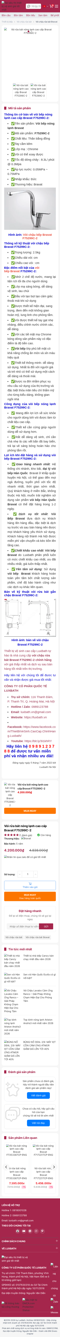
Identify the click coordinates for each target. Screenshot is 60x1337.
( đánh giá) (25, 835)
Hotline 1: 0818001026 (14, 1210)
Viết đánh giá (38, 1095)
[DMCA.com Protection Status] (30, 1305)
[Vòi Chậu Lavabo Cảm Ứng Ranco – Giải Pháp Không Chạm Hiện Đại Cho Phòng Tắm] (12, 1001)
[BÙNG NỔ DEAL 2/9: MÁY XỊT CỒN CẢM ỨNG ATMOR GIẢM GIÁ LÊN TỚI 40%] (12, 1050)
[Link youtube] (24, 1231)
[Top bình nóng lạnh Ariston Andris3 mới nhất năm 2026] (12, 1026)
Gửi (46, 926)
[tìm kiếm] (28, 6)
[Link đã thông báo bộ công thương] (12, 1305)
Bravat (15, 271)
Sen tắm (42, 15)
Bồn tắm (18, 15)
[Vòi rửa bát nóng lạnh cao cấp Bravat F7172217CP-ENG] (43, 1154)
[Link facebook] (18, 1231)
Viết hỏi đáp (38, 1123)
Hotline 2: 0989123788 (14, 1215)
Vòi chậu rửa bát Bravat (46, 21)
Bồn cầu (6, 15)
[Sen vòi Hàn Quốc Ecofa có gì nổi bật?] (12, 978)
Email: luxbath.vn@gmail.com (18, 1220)
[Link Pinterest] (42, 1231)
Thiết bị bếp (7, 21)
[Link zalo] (30, 1231)
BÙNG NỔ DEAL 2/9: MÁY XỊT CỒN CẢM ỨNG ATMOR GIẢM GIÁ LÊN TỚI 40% (39, 1045)
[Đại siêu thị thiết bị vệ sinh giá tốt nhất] (13, 6)
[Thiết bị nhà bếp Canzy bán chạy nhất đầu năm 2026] (12, 961)
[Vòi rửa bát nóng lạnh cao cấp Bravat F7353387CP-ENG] (16, 1154)
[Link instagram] (36, 1231)
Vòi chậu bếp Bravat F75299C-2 (37, 236)
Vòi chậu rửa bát (24, 21)
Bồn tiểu (30, 15)
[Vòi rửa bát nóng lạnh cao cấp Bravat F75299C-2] (21, 91)
